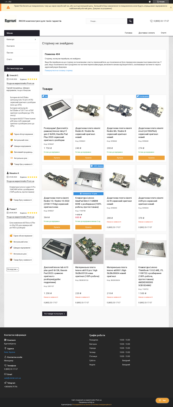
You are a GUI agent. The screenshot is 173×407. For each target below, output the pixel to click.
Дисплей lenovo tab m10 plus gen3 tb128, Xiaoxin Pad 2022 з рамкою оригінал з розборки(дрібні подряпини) (56, 275)
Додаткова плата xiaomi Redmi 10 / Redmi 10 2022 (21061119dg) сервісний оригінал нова (56, 202)
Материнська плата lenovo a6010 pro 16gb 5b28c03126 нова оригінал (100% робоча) (87, 271)
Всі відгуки (11, 269)
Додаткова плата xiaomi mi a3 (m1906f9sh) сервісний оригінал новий (150, 132)
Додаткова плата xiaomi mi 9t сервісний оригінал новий (119, 201)
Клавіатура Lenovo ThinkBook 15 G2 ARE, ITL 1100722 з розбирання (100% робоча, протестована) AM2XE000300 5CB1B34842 (150, 276)
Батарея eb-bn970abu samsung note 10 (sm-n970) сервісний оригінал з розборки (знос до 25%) (23, 101)
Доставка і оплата (147, 33)
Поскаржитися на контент (81, 404)
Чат (164, 400)
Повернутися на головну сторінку (59, 70)
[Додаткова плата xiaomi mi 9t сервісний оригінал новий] (120, 180)
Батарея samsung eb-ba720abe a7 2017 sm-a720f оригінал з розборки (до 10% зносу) (22, 112)
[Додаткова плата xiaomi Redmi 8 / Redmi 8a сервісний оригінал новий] (88, 110)
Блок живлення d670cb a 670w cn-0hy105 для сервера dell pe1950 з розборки (22, 225)
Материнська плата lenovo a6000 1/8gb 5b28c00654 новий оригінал (117, 271)
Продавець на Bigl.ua (86, 402)
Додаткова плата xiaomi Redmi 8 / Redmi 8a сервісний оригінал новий (87, 132)
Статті (163, 33)
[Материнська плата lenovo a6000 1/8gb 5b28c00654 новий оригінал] (120, 249)
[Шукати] (130, 21)
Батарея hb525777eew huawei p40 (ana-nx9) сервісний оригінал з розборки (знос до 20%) (22, 122)
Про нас (10, 53)
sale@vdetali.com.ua (12, 378)
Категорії (10, 39)
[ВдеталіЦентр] (10, 21)
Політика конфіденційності (102, 404)
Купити (57, 158)
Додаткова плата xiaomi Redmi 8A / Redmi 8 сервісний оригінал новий (119, 132)
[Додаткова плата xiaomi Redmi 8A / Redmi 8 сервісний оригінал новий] (120, 110)
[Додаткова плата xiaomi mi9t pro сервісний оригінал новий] (152, 180)
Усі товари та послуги (53, 314)
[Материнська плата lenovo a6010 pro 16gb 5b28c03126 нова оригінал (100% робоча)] (88, 249)
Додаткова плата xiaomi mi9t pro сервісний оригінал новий (150, 201)
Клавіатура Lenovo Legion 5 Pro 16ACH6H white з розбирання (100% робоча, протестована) (22, 189)
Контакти (11, 46)
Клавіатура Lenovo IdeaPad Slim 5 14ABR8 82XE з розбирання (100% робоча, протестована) (88, 202)
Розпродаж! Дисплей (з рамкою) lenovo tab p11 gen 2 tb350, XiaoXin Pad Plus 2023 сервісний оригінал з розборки (56, 134)
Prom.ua (99, 400)
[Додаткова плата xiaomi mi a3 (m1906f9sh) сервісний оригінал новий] (152, 110)
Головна (128, 33)
